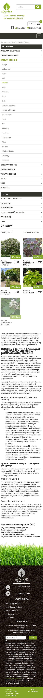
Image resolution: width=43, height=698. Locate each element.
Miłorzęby (5, 128)
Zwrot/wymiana (12, 610)
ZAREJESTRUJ (35, 28)
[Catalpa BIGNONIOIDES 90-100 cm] (10, 247)
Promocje (20, 16)
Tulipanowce (6, 137)
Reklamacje (10, 614)
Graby (4, 101)
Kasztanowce (7, 114)
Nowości (5, 187)
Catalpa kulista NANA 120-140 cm (6, 293)
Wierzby (5, 146)
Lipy (3, 124)
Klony (4, 119)
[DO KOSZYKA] (17, 262)
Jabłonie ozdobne (8, 105)
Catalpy (5, 83)
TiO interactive (32, 691)
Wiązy (4, 142)
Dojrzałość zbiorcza (11, 198)
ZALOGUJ (21, 28)
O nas (6, 16)
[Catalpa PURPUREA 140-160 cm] (32, 247)
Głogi (4, 96)
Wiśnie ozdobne (8, 151)
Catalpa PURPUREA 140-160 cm (29, 263)
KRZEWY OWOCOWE (9, 55)
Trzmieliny (5, 133)
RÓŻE (3, 183)
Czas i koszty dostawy (14, 607)
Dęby (4, 87)
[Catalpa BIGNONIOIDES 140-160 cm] (10, 307)
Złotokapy (5, 155)
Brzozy (4, 73)
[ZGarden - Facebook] (12, 27)
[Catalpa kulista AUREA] (32, 277)
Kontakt (13, 16)
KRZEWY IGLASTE (8, 169)
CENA (3, 221)
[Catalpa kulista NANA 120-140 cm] (10, 277)
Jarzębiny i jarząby (9, 110)
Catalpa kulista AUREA (28, 292)
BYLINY (4, 178)
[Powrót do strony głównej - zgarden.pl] (7, 8)
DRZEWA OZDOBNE (9, 60)
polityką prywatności (13, 678)
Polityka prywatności (13, 603)
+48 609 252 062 (15, 18)
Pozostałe (5, 160)
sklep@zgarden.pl (24, 593)
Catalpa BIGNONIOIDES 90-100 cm (6, 263)
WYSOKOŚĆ (6, 217)
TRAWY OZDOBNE (8, 174)
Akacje (4, 64)
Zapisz (32, 637)
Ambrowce (6, 69)
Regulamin (10, 617)
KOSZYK (35, 23)
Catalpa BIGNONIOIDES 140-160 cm (6, 323)
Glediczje (5, 92)
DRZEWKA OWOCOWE (10, 50)
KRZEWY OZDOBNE (9, 164)
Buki (3, 78)
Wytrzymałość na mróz (12, 212)
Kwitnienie (6, 203)
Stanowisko (7, 207)
